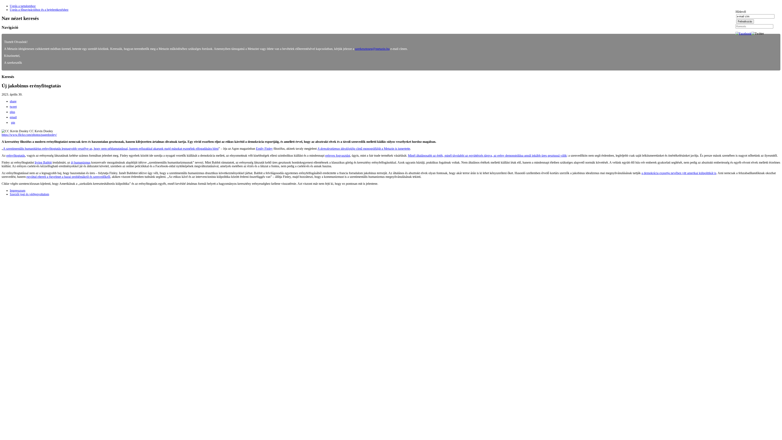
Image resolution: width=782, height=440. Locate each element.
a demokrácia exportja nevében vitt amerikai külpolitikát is (678, 173)
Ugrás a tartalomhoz (23, 6)
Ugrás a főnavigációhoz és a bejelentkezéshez (39, 9)
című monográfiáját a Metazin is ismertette (363, 148)
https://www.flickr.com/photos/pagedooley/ (29, 134)
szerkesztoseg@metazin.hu (372, 49)
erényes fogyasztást (337, 155)
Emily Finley (264, 148)
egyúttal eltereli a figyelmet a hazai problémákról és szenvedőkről (68, 176)
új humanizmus (80, 162)
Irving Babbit (43, 162)
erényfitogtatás (15, 155)
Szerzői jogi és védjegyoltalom (29, 194)
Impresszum (17, 190)
